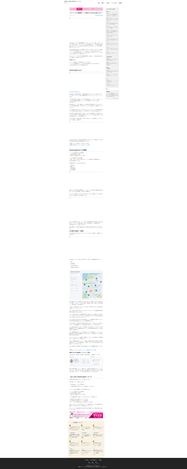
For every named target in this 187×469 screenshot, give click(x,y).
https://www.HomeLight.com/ (74, 91)
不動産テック (71, 448)
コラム (82, 448)
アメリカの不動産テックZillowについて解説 (81, 143)
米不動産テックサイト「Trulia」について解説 (81, 144)
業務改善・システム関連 (93, 9)
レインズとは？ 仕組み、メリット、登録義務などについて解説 (84, 349)
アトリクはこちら (115, 98)
